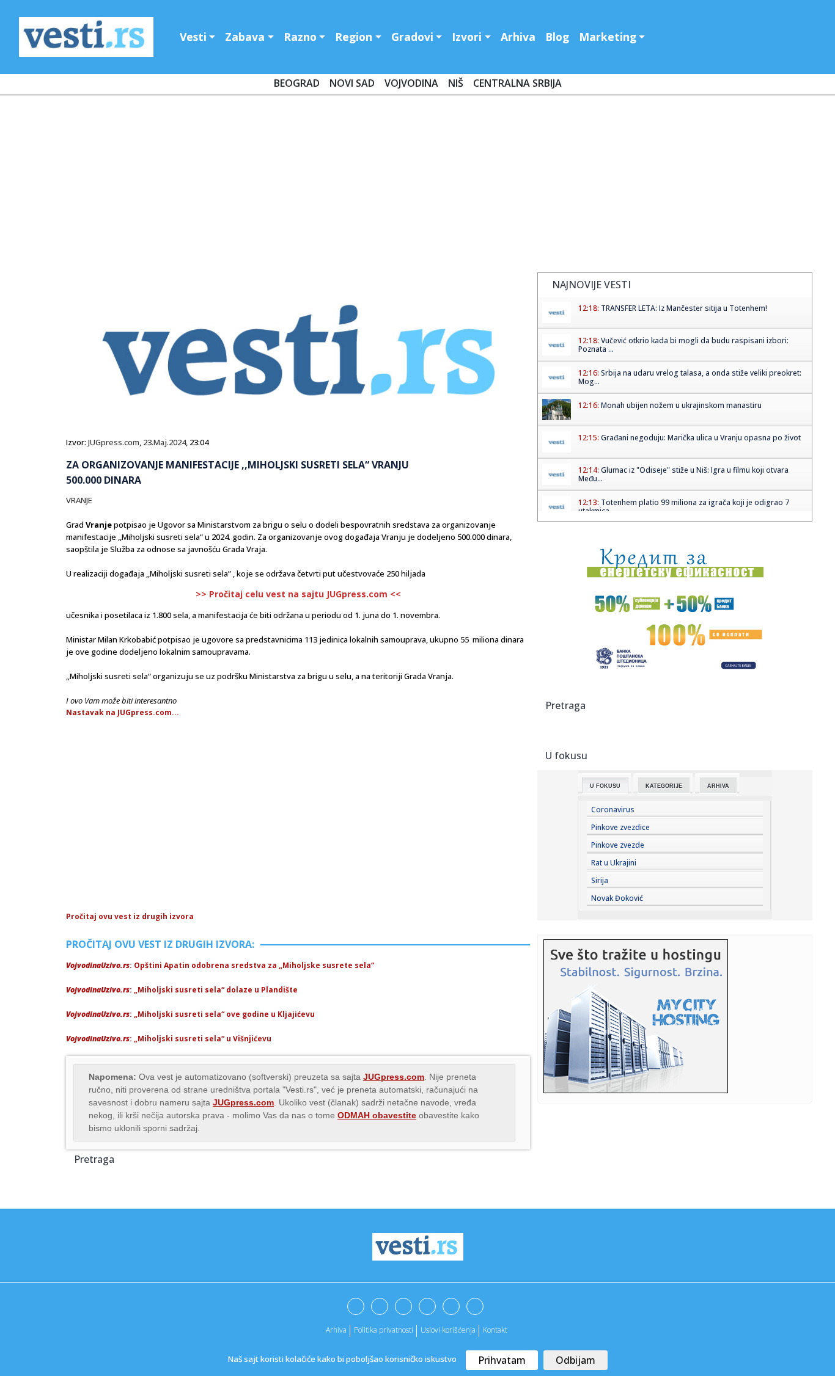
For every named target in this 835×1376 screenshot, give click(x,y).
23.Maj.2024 (164, 442)
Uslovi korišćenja (448, 1330)
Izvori (467, 36)
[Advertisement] (417, 186)
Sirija (599, 880)
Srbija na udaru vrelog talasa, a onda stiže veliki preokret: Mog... (689, 377)
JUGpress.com (113, 442)
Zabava (245, 36)
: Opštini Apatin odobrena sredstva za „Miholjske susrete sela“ (220, 965)
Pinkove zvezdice (620, 827)
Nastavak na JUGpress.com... (122, 712)
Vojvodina (411, 83)
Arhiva (518, 36)
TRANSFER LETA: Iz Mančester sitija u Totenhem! (684, 308)
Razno (300, 36)
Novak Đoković (617, 898)
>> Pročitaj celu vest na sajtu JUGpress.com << (298, 594)
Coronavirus (613, 809)
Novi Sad (352, 83)
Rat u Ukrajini (613, 862)
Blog (557, 36)
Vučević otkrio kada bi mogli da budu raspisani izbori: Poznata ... (683, 344)
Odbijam (575, 1360)
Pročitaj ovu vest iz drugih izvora (130, 916)
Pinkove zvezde (617, 845)
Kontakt (495, 1330)
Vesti (193, 36)
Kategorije (664, 786)
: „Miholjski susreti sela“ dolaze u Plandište (182, 990)
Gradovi (412, 36)
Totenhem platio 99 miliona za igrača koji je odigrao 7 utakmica (683, 506)
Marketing (607, 36)
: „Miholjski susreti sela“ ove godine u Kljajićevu (190, 1014)
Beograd (297, 83)
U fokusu (605, 786)
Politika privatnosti (383, 1330)
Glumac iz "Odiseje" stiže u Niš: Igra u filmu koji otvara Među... (683, 474)
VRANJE (79, 500)
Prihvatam (502, 1360)
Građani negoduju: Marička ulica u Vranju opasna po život (701, 437)
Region (353, 36)
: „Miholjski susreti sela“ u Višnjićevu (168, 1038)
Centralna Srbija (517, 83)
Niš (455, 83)
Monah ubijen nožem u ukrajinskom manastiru (681, 405)
